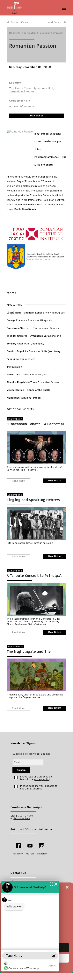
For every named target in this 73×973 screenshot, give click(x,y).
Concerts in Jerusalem (23, 33)
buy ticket (36, 115)
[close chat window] (55, 883)
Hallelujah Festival (50, 33)
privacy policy (42, 779)
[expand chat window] (51, 883)
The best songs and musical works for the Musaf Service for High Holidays (34, 468)
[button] (67, 887)
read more (18, 480)
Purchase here (21, 818)
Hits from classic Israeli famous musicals (30, 543)
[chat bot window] (30, 926)
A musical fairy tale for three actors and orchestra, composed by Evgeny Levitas (35, 696)
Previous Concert (20, 22)
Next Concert (54, 22)
